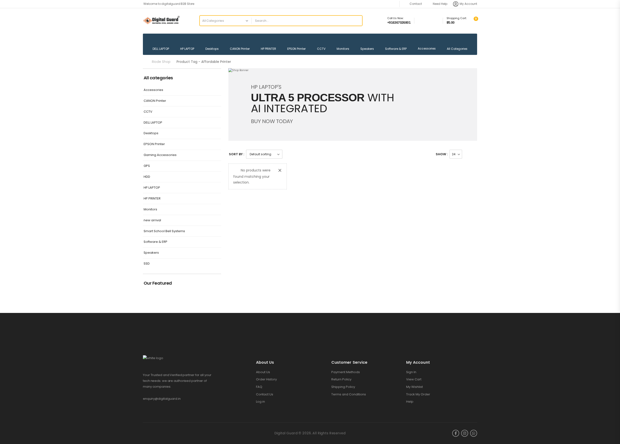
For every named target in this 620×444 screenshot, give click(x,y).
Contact (416, 4)
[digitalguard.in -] (161, 21)
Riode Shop (161, 61)
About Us (263, 372)
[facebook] (455, 433)
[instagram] (464, 433)
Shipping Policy (343, 387)
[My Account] (455, 4)
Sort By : (236, 154)
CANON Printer (240, 49)
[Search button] (355, 21)
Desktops (212, 49)
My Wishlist (414, 387)
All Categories (457, 49)
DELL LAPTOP (161, 49)
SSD (147, 264)
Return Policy (341, 379)
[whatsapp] (473, 433)
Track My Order (418, 394)
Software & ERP (396, 49)
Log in (260, 402)
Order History (266, 379)
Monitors (343, 49)
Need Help (440, 4)
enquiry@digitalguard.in (162, 398)
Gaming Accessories (160, 155)
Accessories (427, 48)
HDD (147, 177)
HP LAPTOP (187, 49)
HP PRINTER (268, 49)
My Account (468, 4)
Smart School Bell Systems (164, 231)
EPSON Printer (296, 49)
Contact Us (264, 394)
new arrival (152, 220)
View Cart (413, 379)
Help (409, 402)
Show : (442, 154)
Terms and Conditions (348, 394)
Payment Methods (345, 372)
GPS (147, 166)
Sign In (411, 372)
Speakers (367, 49)
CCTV (321, 49)
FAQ (259, 387)
